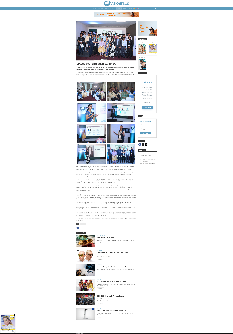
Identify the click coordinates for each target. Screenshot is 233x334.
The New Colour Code (105, 238)
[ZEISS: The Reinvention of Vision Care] (85, 313)
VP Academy (82, 223)
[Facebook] (139, 144)
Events (124, 8)
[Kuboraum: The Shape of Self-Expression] (85, 255)
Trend (103, 235)
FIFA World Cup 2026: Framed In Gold (111, 281)
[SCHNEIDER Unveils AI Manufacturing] (85, 299)
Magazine (93, 8)
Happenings (119, 8)
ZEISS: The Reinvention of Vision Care (111, 311)
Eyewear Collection (110, 8)
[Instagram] (146, 144)
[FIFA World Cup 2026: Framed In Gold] (85, 284)
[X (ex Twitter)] (143, 144)
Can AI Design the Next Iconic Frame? (111, 267)
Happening (99, 235)
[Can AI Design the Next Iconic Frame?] (85, 270)
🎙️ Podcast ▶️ (132, 8)
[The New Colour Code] (85, 241)
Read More (100, 244)
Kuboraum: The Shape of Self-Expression (112, 252)
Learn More (147, 107)
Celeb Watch (101, 8)
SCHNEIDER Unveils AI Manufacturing (111, 296)
